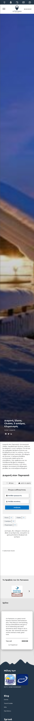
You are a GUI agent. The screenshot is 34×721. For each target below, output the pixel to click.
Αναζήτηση (17, 507)
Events (6, 699)
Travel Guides (8, 703)
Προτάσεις (7, 711)
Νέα (5, 707)
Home (6, 430)
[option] (17, 591)
